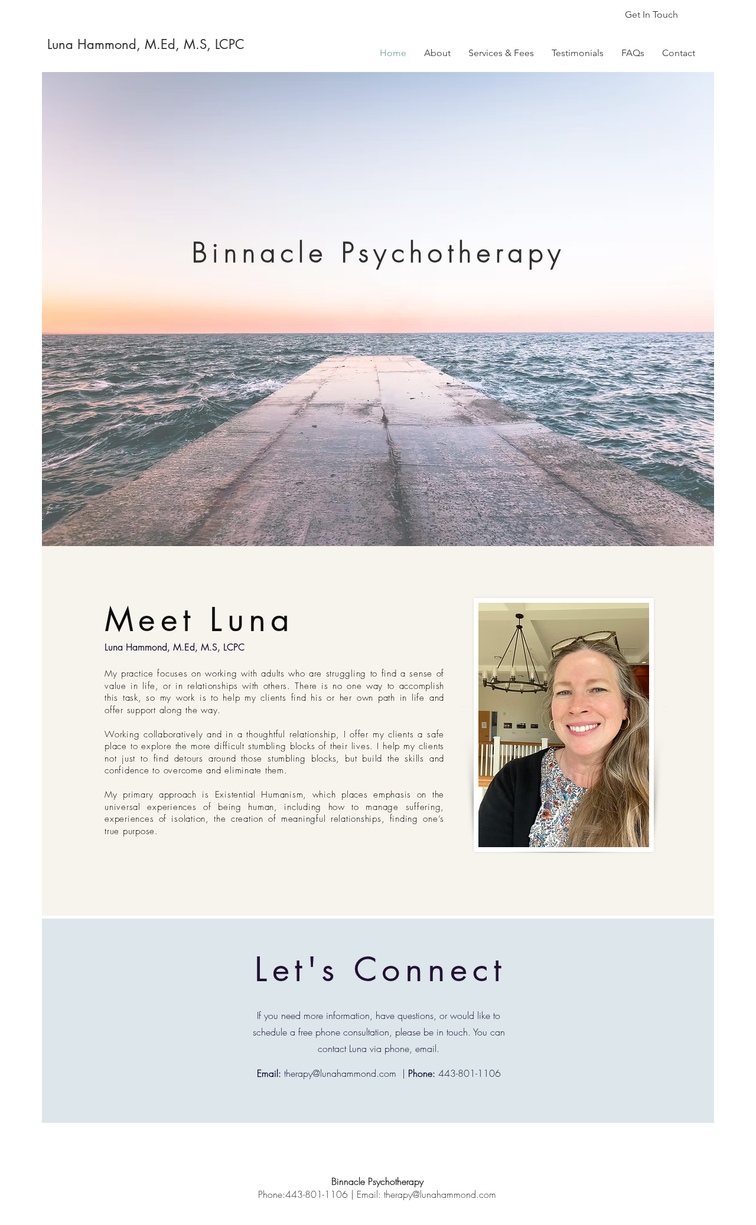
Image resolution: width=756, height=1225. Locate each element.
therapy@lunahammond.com (340, 1073)
